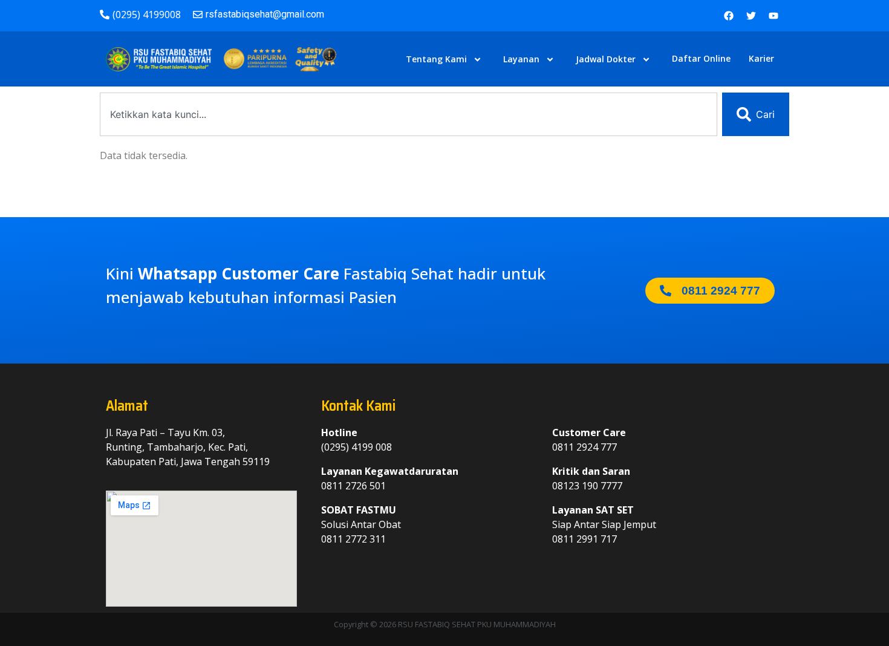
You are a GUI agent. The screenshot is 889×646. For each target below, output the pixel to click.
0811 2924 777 (584, 447)
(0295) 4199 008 (356, 447)
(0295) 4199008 (146, 14)
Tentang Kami (436, 59)
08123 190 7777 (587, 485)
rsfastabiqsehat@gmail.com (265, 14)
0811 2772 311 (353, 539)
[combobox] (408, 114)
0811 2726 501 (353, 485)
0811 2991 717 (584, 539)
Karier (761, 58)
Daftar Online (701, 58)
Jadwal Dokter (606, 59)
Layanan (521, 59)
